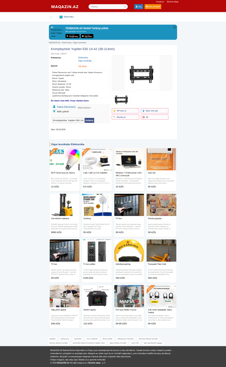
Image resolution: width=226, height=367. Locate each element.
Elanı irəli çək (152, 111)
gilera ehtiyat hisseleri (118, 343)
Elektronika (66, 42)
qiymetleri (78, 339)
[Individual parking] (129, 242)
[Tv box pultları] (97, 242)
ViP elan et (121, 111)
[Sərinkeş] (97, 197)
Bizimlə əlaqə (172, 2)
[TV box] (129, 197)
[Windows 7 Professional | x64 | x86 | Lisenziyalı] (129, 151)
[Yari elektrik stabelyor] (64, 197)
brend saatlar (107, 339)
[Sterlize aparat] (97, 288)
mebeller (52, 339)
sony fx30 (135, 343)
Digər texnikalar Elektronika (67, 144)
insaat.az (160, 2)
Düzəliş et (121, 117)
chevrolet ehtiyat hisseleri (148, 339)
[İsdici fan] (161, 151)
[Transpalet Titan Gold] (161, 242)
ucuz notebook (92, 339)
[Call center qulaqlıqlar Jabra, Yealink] (161, 288)
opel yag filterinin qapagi (153, 343)
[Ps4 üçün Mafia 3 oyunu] (129, 288)
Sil (147, 117)
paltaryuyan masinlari (125, 339)
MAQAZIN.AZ (54, 42)
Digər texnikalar (79, 42)
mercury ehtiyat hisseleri (58, 343)
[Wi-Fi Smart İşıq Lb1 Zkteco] (64, 151)
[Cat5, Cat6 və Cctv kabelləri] (97, 151)
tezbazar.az (65, 339)
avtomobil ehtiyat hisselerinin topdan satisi (89, 343)
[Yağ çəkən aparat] (64, 288)
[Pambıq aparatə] (161, 197)
